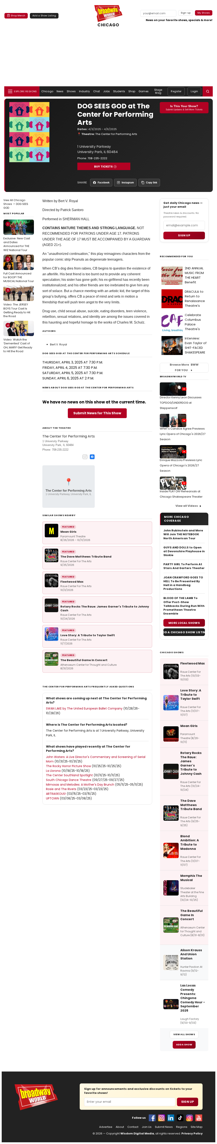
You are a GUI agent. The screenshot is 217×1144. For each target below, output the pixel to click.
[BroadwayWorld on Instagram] (161, 1118)
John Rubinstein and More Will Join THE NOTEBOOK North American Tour (183, 534)
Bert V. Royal (58, 344)
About (120, 1127)
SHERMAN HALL (76, 219)
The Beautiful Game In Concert (83, 660)
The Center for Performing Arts (116, 134)
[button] (208, 91)
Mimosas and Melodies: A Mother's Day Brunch (80, 784)
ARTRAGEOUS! (56, 794)
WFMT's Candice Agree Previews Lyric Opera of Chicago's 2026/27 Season (182, 434)
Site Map (197, 1127)
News (60, 91)
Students (119, 91)
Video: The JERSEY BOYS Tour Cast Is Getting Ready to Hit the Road (16, 303)
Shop (131, 91)
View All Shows (184, 1034)
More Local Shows (184, 623)
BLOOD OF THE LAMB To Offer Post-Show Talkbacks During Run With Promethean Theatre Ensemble (183, 606)
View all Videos (186, 506)
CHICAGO (108, 25)
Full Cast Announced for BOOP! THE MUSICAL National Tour (18, 270)
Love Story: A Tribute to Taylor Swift (87, 635)
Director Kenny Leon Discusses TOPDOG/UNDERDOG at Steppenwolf (181, 402)
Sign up (184, 235)
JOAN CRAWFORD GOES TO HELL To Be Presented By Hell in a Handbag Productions (183, 583)
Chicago (47, 91)
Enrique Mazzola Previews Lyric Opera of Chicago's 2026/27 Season (181, 465)
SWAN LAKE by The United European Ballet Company (84, 708)
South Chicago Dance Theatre (68, 780)
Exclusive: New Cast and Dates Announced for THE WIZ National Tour (16, 237)
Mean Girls (68, 532)
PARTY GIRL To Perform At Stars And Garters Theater (183, 566)
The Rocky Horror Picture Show (68, 766)
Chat (96, 91)
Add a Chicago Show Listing (184, 632)
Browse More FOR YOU (184, 367)
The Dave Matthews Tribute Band (85, 557)
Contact (132, 1127)
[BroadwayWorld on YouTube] (199, 1118)
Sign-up (186, 12)
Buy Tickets (103, 167)
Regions (181, 1127)
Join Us (147, 1127)
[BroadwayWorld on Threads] (189, 1118)
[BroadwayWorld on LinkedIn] (171, 1118)
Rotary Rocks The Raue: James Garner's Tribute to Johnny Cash (104, 608)
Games (144, 91)
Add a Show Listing (44, 15)
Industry (84, 91)
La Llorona (53, 771)
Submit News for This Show (97, 413)
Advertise (105, 1127)
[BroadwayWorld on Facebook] (152, 1118)
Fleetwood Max (71, 582)
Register (176, 91)
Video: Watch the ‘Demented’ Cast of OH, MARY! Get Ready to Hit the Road (17, 338)
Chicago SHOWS (172, 652)
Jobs (106, 91)
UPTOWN (52, 798)
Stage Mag (158, 91)
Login (194, 91)
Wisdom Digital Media (137, 1133)
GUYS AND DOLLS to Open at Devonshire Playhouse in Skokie (184, 551)
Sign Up (187, 1102)
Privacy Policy (192, 1133)
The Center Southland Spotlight (69, 775)
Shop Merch (18, 15)
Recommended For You (176, 256)
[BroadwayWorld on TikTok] (180, 1118)
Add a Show (184, 1044)
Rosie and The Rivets (61, 789)
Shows (71, 91)
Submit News (164, 1127)
